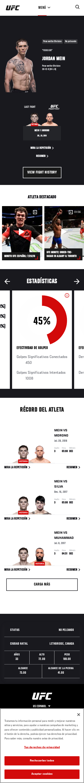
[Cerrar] (79, 715)
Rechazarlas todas (42, 760)
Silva (58, 486)
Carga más (42, 585)
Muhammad (64, 538)
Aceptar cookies (42, 774)
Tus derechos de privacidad (42, 747)
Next (77, 281)
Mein (58, 430)
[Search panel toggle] (77, 7)
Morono (61, 435)
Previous (7, 281)
